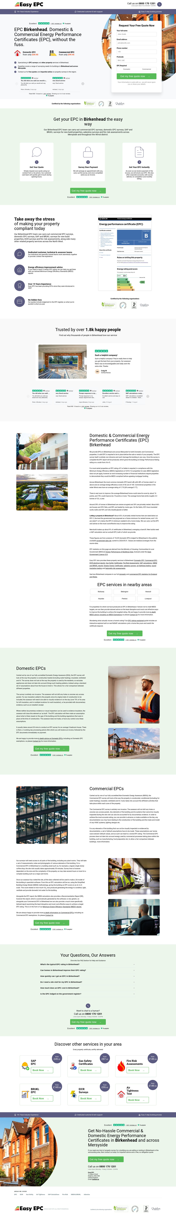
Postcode (120, 57)
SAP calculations (146, 563)
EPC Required (122, 66)
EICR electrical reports (97, 563)
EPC (15, 1194)
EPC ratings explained (136, 621)
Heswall (148, 592)
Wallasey (101, 592)
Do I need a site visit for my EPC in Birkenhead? (61, 982)
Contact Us (134, 615)
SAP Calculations (53, 1194)
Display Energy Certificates (113, 566)
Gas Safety (29, 1194)
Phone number (122, 48)
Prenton (124, 599)
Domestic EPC (139, 560)
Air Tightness (40, 1194)
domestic (122, 574)
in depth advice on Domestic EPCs (50, 738)
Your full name (122, 31)
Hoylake (101, 599)
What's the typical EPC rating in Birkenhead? (59, 964)
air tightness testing (144, 566)
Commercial (146, 69)
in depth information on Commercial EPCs (59, 913)
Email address (122, 39)
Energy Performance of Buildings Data (119, 552)
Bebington (124, 592)
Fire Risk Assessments (131, 563)
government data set (103, 541)
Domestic (126, 69)
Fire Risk (65, 1194)
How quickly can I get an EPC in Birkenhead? (60, 976)
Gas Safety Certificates (114, 563)
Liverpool (148, 599)
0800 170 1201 (147, 3)
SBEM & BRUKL (76, 1194)
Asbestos (87, 1194)
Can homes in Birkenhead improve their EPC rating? (63, 970)
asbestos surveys (130, 566)
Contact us (95, 1179)
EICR (21, 1194)
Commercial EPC (151, 560)
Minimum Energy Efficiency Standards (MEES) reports (62, 907)
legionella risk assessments (115, 568)
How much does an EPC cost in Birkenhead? (59, 988)
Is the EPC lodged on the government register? (60, 994)
